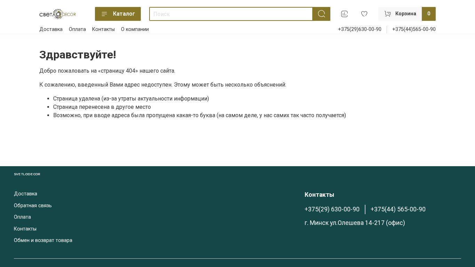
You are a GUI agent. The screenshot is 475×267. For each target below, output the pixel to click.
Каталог (124, 13)
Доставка (51, 29)
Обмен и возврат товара (43, 240)
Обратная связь (33, 206)
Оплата (77, 29)
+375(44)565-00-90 (414, 29)
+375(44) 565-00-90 (398, 209)
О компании (135, 29)
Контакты (103, 29)
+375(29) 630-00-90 (332, 209)
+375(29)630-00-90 (359, 29)
